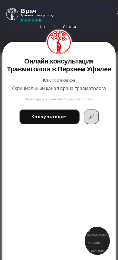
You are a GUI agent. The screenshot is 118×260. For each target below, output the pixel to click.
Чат (42, 27)
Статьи (69, 27)
